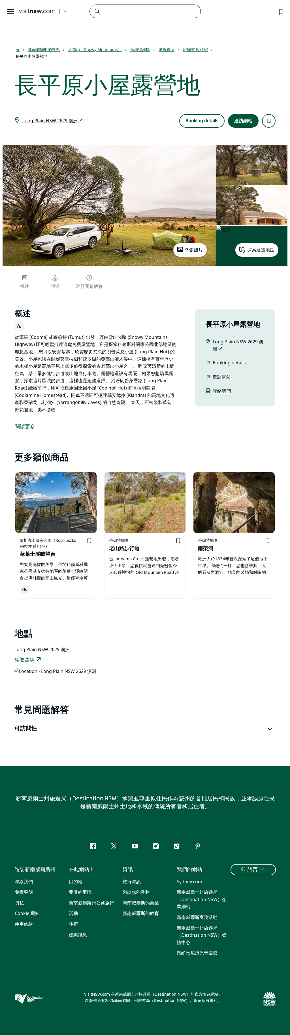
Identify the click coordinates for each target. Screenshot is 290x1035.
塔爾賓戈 (166, 49)
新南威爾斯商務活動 (197, 917)
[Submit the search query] (97, 11)
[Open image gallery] (109, 265)
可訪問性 (25, 728)
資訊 (128, 869)
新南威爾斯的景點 (44, 49)
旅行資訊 (132, 881)
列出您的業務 (136, 892)
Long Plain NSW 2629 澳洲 (50, 120)
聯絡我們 (222, 391)
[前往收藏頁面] (280, 11)
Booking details (201, 121)
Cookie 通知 (27, 913)
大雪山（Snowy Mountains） (95, 49)
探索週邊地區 (260, 250)
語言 (253, 869)
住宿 (73, 924)
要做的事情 (80, 892)
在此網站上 (81, 869)
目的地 (75, 881)
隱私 (19, 903)
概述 (24, 286)
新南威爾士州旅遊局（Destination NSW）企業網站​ (202, 899)
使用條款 (24, 924)
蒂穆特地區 (140, 49)
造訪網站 (243, 121)
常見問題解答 (89, 286)
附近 (55, 286)
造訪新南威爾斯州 (35, 869)
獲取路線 (24, 660)
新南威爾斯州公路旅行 (91, 903)
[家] (37, 11)
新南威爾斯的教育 (141, 913)
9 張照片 (194, 250)
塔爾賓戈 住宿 (195, 49)
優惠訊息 (78, 935)
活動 (73, 913)
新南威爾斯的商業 (141, 903)
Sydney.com (189, 881)
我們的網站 (189, 869)
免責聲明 (24, 892)
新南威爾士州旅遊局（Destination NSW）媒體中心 (202, 935)
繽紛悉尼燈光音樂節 (197, 953)
